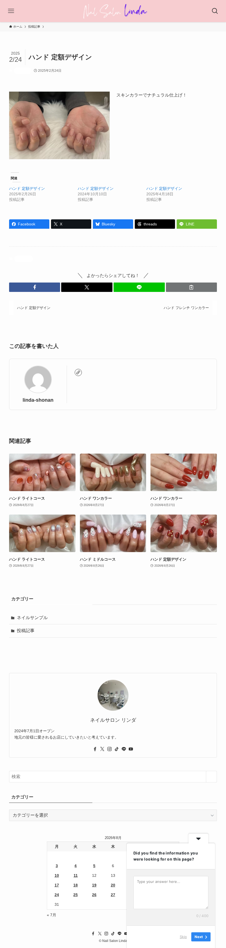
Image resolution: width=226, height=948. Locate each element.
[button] (34, 287)
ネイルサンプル (32, 617)
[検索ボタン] (215, 11)
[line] (124, 749)
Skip (183, 936)
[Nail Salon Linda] (113, 11)
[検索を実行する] (211, 776)
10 (57, 875)
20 (113, 885)
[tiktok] (116, 749)
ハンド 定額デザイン (27, 188)
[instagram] (109, 749)
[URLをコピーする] (191, 287)
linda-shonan (38, 400)
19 (94, 885)
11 (76, 875)
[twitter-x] (102, 749)
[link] (78, 372)
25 (75, 895)
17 (57, 885)
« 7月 (51, 915)
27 (113, 895)
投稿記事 (23, 70)
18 (75, 885)
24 (57, 895)
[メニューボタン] (11, 11)
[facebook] (95, 749)
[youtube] (131, 749)
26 (94, 895)
